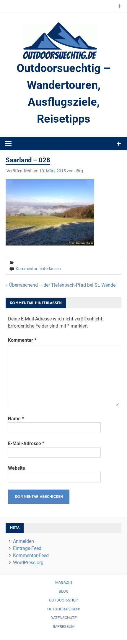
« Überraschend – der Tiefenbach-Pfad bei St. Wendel (61, 285)
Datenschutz (64, 617)
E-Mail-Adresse (26, 443)
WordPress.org (28, 562)
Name (16, 418)
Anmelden (23, 541)
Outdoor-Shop (63, 600)
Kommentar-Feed (31, 555)
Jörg (78, 171)
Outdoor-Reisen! (63, 609)
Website (16, 468)
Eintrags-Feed (27, 548)
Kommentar (22, 340)
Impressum (63, 626)
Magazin (63, 582)
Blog (64, 591)
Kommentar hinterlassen (38, 268)
